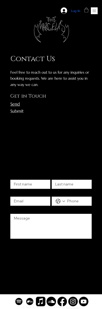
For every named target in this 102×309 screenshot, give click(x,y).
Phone (57, 191)
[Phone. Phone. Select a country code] (60, 201)
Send (15, 104)
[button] (86, 10)
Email (15, 191)
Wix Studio (72, 307)
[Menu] (94, 10)
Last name (60, 174)
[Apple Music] (40, 301)
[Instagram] (73, 301)
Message (19, 208)
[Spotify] (19, 301)
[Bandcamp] (30, 301)
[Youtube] (83, 301)
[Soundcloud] (51, 301)
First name (19, 174)
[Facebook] (62, 301)
